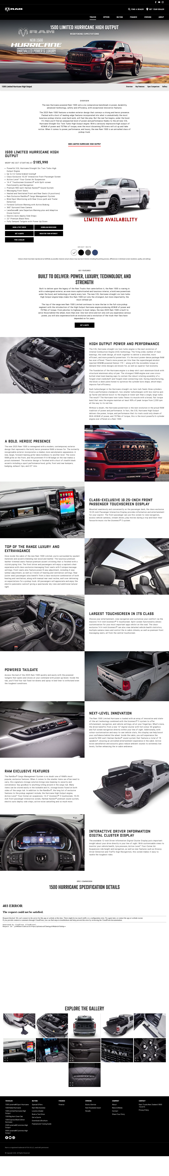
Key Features (140, 87)
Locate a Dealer (37, 1111)
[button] (19, 1025)
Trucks (93, 17)
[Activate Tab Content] (74, 253)
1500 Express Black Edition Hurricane (15, 1121)
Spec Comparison (153, 87)
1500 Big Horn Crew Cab (14, 1116)
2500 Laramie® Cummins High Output (16, 1126)
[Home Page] (13, 9)
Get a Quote (36, 1117)
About (161, 17)
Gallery (164, 87)
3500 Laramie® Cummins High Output (16, 1132)
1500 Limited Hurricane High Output (84, 144)
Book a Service (90, 1105)
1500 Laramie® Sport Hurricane (17, 1105)
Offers (106, 17)
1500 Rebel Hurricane (13, 1108)
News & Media (117, 1108)
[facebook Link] (155, 2)
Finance (133, 17)
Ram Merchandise (38, 1108)
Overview (129, 87)
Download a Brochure (40, 1121)
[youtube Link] (159, 2)
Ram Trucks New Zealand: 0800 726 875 (150, 1106)
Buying (120, 17)
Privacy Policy (144, 1110)
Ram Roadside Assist (93, 1108)
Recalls (88, 1111)
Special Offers (37, 1105)
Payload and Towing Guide (41, 1124)
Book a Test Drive (38, 1114)
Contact (115, 1111)
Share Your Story (118, 1114)
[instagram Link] (162, 2)
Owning (147, 17)
